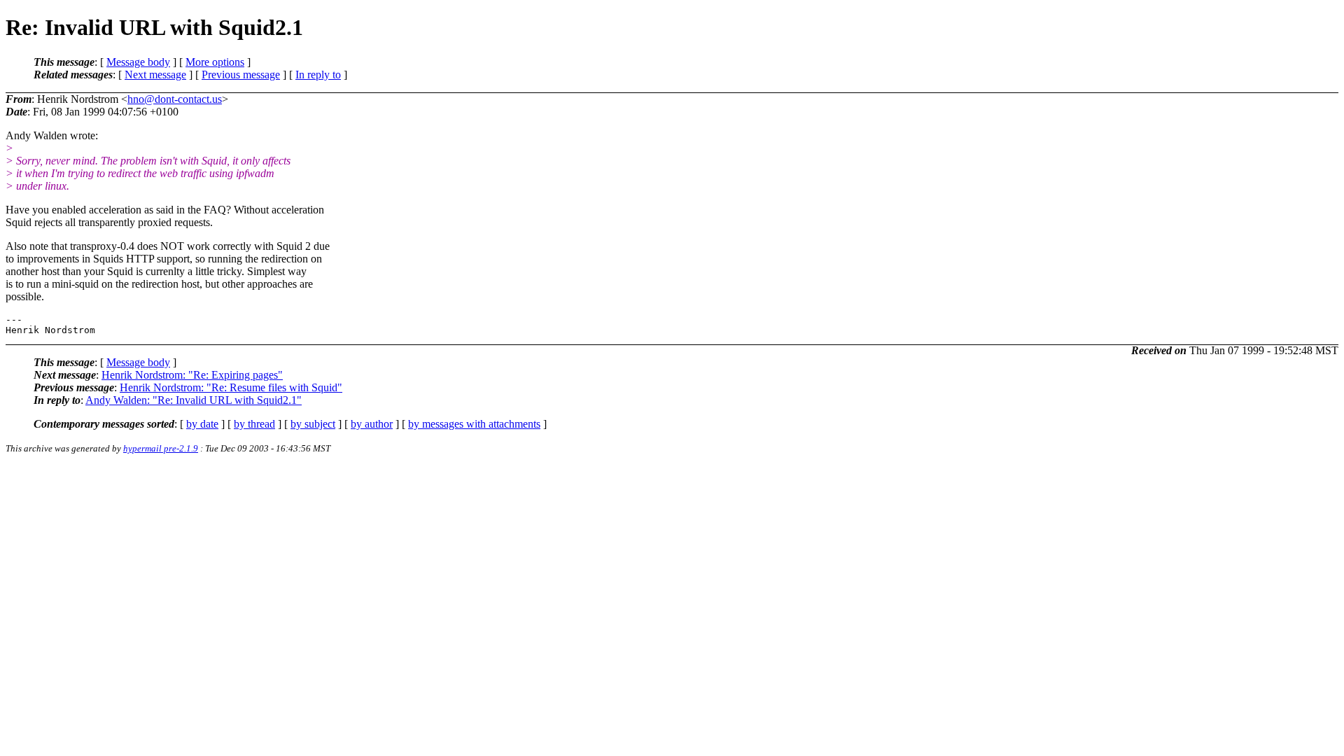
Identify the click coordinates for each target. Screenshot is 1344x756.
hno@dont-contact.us (174, 99)
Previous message (241, 74)
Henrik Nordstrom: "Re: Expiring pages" (192, 375)
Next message (155, 74)
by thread (254, 424)
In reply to (318, 74)
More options (215, 62)
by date (202, 424)
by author (372, 424)
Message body (138, 62)
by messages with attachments (474, 424)
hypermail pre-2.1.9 (160, 448)
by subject (312, 424)
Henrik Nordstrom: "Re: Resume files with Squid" (231, 387)
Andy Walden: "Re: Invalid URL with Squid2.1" (193, 400)
